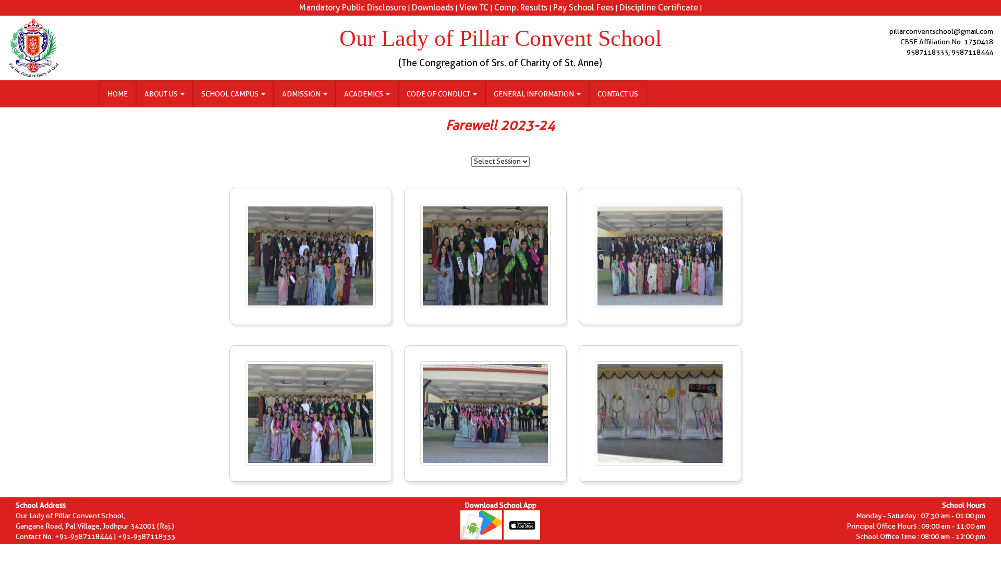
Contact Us (617, 94)
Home (117, 94)
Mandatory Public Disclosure (352, 8)
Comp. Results (520, 8)
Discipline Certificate (658, 8)
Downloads (433, 8)
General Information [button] (535, 94)
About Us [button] (161, 94)
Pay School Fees (583, 8)
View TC (474, 8)
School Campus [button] (230, 94)
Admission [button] (302, 94)
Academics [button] (364, 94)
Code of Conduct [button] (439, 94)
